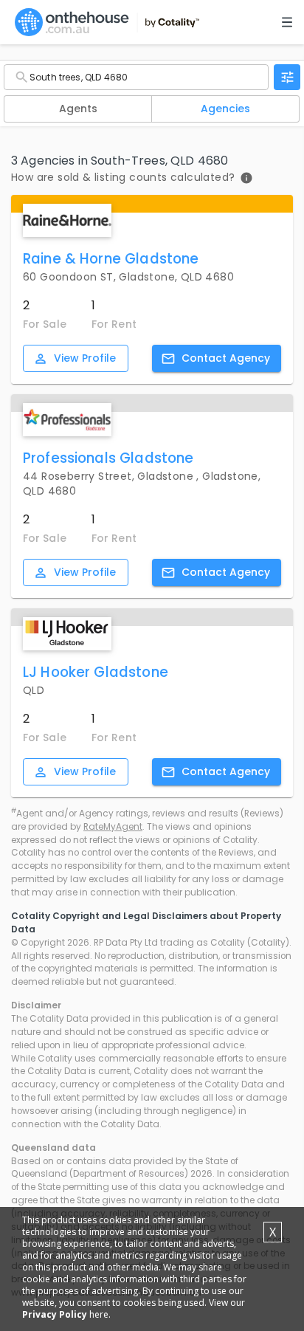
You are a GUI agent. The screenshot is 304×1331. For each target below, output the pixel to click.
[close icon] (287, 77)
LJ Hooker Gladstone (95, 672)
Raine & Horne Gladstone (110, 259)
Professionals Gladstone (108, 458)
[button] (78, 109)
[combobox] (136, 77)
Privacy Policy (54, 1314)
